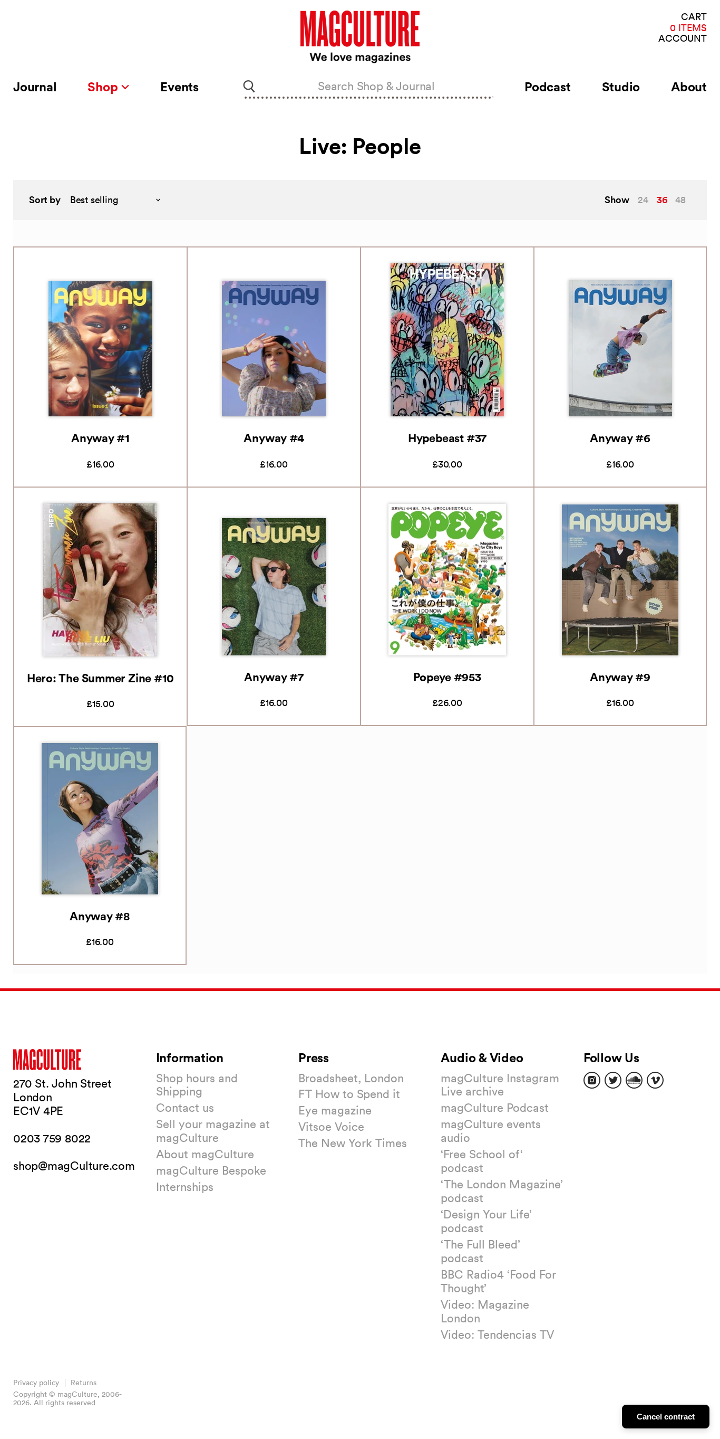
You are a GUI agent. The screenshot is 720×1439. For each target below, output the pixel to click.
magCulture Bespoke (211, 1170)
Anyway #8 (100, 915)
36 (662, 199)
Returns (83, 1382)
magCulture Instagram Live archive (500, 1085)
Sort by (45, 200)
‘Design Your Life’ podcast (486, 1221)
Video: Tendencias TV (497, 1334)
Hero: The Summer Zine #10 (100, 677)
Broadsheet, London (351, 1078)
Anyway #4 (274, 437)
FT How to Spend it (349, 1094)
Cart (694, 17)
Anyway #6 (620, 437)
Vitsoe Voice (331, 1126)
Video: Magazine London (485, 1311)
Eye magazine (335, 1110)
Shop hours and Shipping (197, 1085)
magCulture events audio (491, 1131)
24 (643, 200)
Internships (184, 1187)
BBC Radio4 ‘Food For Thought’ (498, 1281)
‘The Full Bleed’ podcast (480, 1251)
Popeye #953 (447, 676)
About (689, 86)
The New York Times (352, 1143)
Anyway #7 (274, 676)
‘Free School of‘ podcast (482, 1161)
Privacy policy (36, 1382)
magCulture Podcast (495, 1107)
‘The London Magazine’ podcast (502, 1191)
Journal (34, 86)
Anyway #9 (620, 676)
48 (680, 200)
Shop (104, 86)
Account (682, 38)
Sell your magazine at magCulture (213, 1131)
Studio (621, 86)
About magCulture (205, 1154)
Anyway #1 (100, 437)
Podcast (547, 86)
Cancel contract (666, 1416)
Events (179, 86)
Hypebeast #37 (447, 437)
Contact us (185, 1107)
